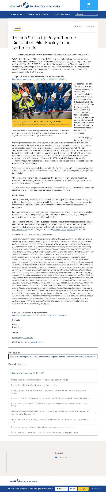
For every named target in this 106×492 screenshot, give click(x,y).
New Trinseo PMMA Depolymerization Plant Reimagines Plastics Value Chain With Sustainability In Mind (50, 420)
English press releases (62, 14)
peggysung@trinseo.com (22, 338)
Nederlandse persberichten (38, 14)
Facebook (71, 230)
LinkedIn (56, 230)
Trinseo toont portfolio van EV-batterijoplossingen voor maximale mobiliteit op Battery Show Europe (48, 391)
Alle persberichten (16, 14)
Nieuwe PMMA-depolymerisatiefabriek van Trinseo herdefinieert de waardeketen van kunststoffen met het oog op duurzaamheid (50, 412)
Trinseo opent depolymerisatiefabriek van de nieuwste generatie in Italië (39, 380)
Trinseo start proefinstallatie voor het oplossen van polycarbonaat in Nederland (43, 427)
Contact (89, 7)
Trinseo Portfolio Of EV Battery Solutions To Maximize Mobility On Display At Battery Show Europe (50, 398)
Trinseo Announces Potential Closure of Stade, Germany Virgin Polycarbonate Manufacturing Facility (49, 405)
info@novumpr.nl (64, 457)
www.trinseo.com (19, 230)
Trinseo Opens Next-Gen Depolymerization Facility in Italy (34, 385)
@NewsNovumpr (37, 342)
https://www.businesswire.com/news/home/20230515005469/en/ (39, 79)
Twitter (63, 230)
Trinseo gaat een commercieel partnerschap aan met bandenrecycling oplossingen (44, 433)
